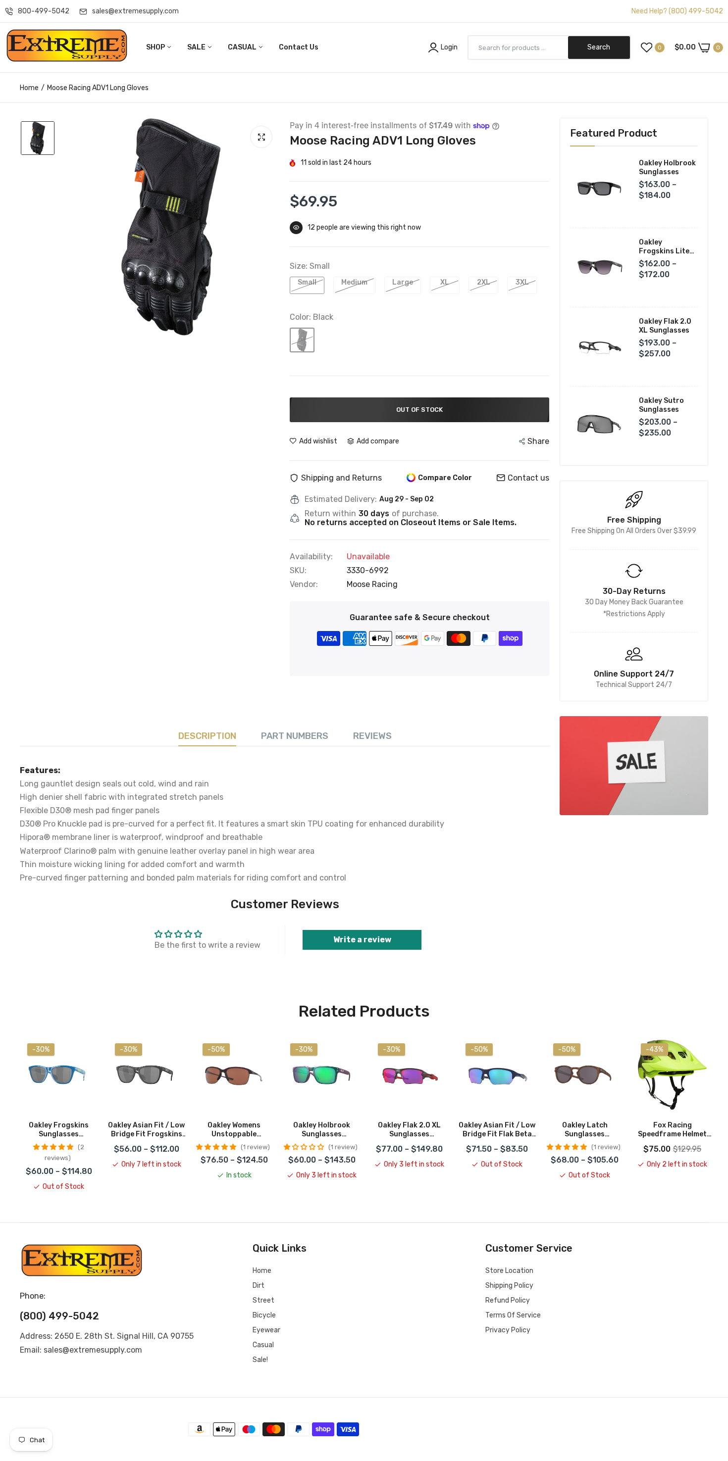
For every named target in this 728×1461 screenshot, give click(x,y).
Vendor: (304, 584)
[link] (634, 765)
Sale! (260, 1360)
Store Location (509, 1270)
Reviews (372, 735)
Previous (19, 1113)
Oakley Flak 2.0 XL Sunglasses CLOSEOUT (409, 1130)
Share (538, 441)
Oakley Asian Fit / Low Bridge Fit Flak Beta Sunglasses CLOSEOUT (497, 1130)
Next (708, 1113)
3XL (522, 282)
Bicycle (264, 1315)
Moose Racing (372, 584)
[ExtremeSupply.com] (67, 47)
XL (444, 282)
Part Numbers (294, 735)
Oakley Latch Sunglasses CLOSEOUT (585, 1130)
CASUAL (243, 47)
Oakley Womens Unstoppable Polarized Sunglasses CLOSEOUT (234, 1130)
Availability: (311, 556)
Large (402, 282)
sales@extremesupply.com (135, 11)
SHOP (156, 47)
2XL (483, 282)
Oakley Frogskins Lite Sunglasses (664, 247)
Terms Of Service (513, 1315)
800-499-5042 (43, 11)
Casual (263, 1345)
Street (263, 1300)
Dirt (258, 1285)
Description (207, 735)
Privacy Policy (507, 1330)
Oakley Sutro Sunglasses (661, 405)
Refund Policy (507, 1300)
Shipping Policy (509, 1285)
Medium (354, 282)
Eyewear (266, 1330)
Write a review (362, 939)
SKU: (298, 570)
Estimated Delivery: (341, 499)
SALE (197, 47)
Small (307, 282)
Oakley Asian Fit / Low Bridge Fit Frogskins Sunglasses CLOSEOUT (146, 1130)
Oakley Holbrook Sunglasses (667, 167)
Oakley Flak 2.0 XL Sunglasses (665, 326)
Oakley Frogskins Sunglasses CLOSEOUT (59, 1130)
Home (29, 88)
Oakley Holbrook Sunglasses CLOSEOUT (321, 1130)
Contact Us (298, 47)
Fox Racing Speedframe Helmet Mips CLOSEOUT (672, 1130)
